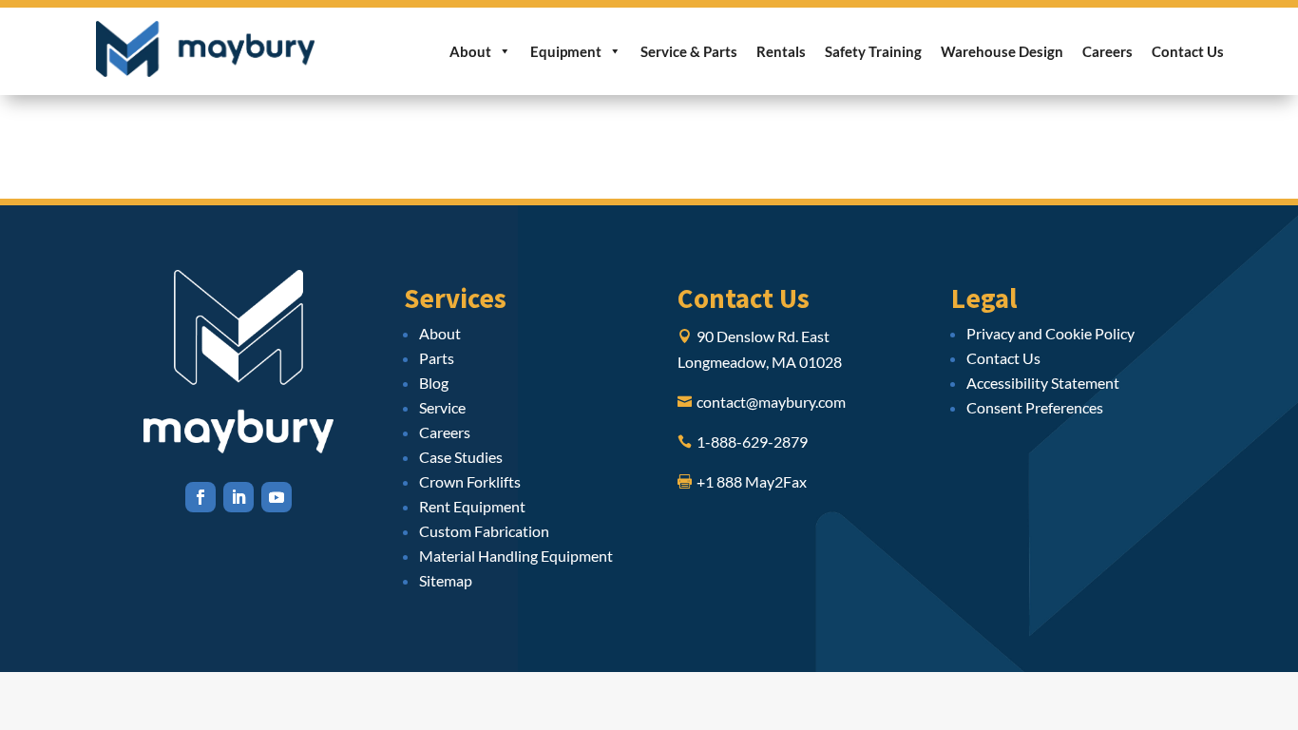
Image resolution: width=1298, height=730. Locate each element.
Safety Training (873, 51)
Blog (434, 383)
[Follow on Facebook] (200, 497)
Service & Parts (688, 51)
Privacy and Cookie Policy (1050, 333)
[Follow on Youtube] (276, 497)
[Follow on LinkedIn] (238, 497)
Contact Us (1188, 51)
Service (442, 407)
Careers (1107, 51)
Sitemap (445, 580)
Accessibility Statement (1042, 383)
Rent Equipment (472, 506)
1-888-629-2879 (752, 441)
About (470, 51)
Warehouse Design (1002, 51)
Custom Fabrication (484, 531)
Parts (436, 358)
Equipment (565, 51)
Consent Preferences (1034, 407)
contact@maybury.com (771, 402)
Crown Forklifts (470, 481)
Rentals (781, 51)
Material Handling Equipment (516, 556)
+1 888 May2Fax (752, 481)
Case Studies (461, 457)
